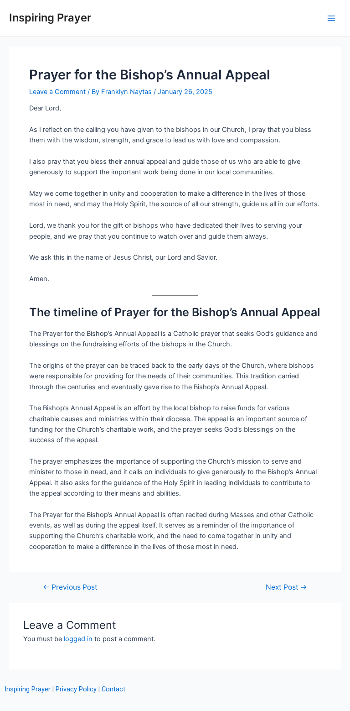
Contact (113, 689)
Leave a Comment (57, 92)
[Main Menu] (331, 18)
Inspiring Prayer (50, 17)
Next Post (286, 587)
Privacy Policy (76, 689)
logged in (78, 639)
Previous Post (70, 587)
